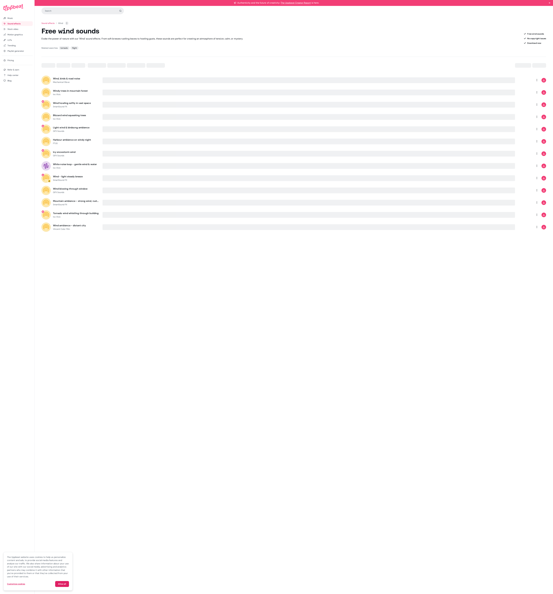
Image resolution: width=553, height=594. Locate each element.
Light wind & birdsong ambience (71, 127)
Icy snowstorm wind (64, 152)
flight (74, 48)
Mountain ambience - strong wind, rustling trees (76, 201)
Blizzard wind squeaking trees (69, 115)
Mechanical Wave (61, 82)
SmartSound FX (60, 106)
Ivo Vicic (57, 94)
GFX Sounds (58, 131)
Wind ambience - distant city (69, 225)
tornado (64, 48)
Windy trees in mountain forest (70, 90)
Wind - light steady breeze (68, 176)
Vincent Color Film (61, 229)
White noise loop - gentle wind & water (75, 164)
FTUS (55, 143)
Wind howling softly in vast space (72, 103)
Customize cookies (16, 584)
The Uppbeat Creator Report (296, 2)
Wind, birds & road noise (66, 78)
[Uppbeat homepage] (17, 7)
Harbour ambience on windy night (72, 139)
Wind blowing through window (70, 188)
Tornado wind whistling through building (76, 213)
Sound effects (48, 23)
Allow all (62, 584)
